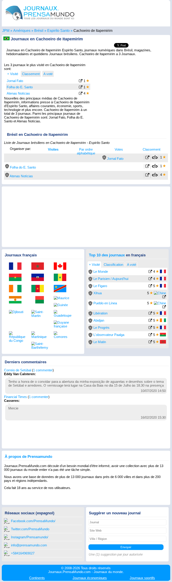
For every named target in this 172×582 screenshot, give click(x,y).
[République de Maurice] (62, 298)
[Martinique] (39, 335)
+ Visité (12, 74)
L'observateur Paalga (108, 335)
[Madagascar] (39, 300)
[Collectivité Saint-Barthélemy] (39, 345)
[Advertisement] (130, 90)
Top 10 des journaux (107, 255)
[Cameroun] (39, 289)
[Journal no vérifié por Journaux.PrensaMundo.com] (104, 158)
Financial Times (15, 397)
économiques (90, 578)
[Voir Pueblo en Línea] (164, 307)
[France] (17, 266)
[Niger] (17, 300)
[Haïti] (39, 278)
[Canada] (62, 266)
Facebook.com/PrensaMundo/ (33, 521)
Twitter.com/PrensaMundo (30, 529)
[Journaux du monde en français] (40, 21)
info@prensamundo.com (29, 545)
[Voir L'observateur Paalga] (150, 335)
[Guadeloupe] (62, 313)
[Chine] (160, 293)
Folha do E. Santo (20, 87)
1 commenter (43, 370)
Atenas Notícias (18, 93)
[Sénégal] (62, 278)
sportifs (142, 578)
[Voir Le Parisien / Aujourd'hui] (150, 279)
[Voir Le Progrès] (150, 328)
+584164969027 (22, 553)
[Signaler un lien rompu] (155, 158)
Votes (119, 149)
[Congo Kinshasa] (62, 289)
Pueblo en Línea (105, 303)
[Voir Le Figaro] (150, 286)
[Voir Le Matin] (150, 342)
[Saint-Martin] (39, 314)
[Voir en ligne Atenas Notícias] (147, 175)
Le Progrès (101, 327)
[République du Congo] (17, 336)
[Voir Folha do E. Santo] (80, 87)
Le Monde (100, 271)
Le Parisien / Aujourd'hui (110, 279)
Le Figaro (100, 286)
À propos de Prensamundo (28, 456)
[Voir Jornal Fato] (80, 81)
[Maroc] (39, 266)
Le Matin (99, 342)
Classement (151, 149)
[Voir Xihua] (164, 297)
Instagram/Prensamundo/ (29, 537)
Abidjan (98, 320)
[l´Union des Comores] (62, 335)
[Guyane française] (62, 324)
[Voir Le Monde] (150, 272)
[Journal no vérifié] (90, 273)
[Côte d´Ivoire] (17, 289)
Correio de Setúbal (17, 370)
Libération (100, 313)
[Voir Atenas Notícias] (80, 94)
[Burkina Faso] (17, 278)
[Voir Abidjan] (150, 321)
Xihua (97, 293)
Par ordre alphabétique (86, 151)
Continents (37, 578)
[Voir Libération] (150, 314)
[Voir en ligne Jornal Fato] (147, 158)
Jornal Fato (15, 81)
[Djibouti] (17, 312)
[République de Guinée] (62, 305)
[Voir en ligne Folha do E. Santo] (147, 167)
